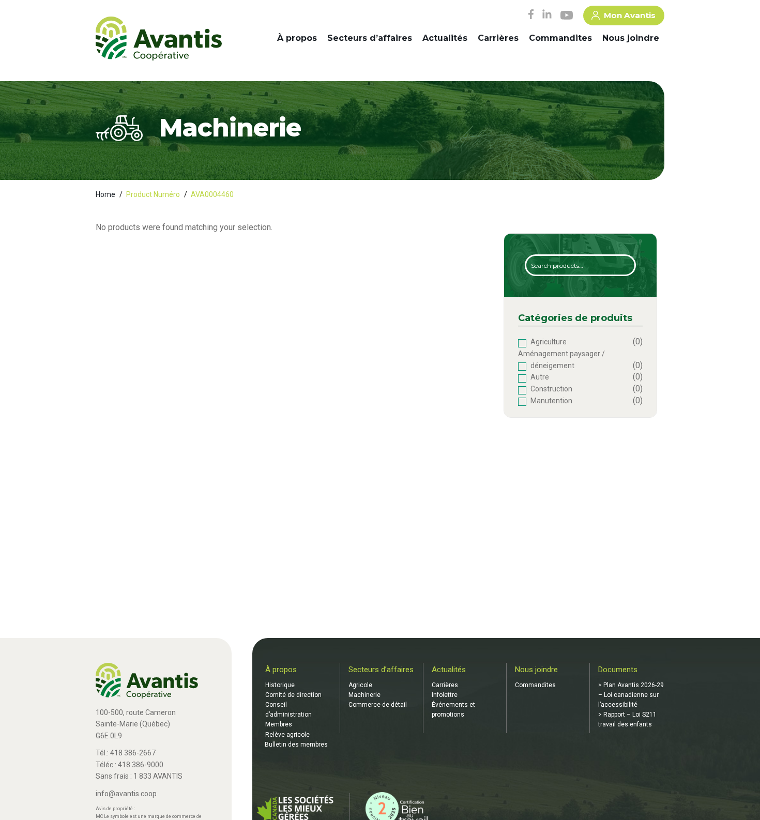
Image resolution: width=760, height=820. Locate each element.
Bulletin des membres (296, 744)
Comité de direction (293, 694)
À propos (297, 38)
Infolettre (445, 694)
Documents (617, 669)
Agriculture (548, 342)
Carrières (498, 38)
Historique (280, 685)
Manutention (551, 401)
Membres (278, 724)
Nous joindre (630, 38)
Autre (539, 377)
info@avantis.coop (126, 793)
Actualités (444, 38)
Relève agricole (287, 734)
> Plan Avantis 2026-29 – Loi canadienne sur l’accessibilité (631, 694)
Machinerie (364, 694)
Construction (551, 389)
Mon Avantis (630, 15)
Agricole (360, 685)
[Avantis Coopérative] (159, 39)
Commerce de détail (377, 704)
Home (105, 194)
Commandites (560, 38)
